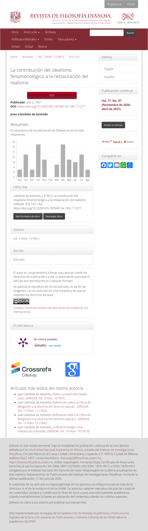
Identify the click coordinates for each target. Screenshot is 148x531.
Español (109, 77)
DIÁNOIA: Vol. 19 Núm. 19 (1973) (68, 431)
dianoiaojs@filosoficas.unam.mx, (80, 458)
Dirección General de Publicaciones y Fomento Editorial (63, 517)
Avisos (16, 46)
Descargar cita (53, 216)
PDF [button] (52, 95)
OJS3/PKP (30, 521)
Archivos (50, 32)
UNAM (111, 517)
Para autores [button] (66, 39)
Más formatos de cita (27, 216)
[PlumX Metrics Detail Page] (23, 342)
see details (55, 345)
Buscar (42, 46)
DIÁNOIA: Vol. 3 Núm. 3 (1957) (45, 398)
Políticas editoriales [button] (24, 39)
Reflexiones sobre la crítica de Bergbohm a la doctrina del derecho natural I (54, 404)
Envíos (48, 39)
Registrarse (114, 4)
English (108, 69)
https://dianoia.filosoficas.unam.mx (31, 462)
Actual (29, 46)
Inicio (15, 32)
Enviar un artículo (113, 125)
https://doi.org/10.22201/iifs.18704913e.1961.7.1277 (51, 106)
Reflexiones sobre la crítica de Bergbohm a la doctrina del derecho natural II (54, 417)
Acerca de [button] (31, 32)
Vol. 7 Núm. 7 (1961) (51, 57)
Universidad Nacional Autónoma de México (55, 450)
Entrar (131, 4)
